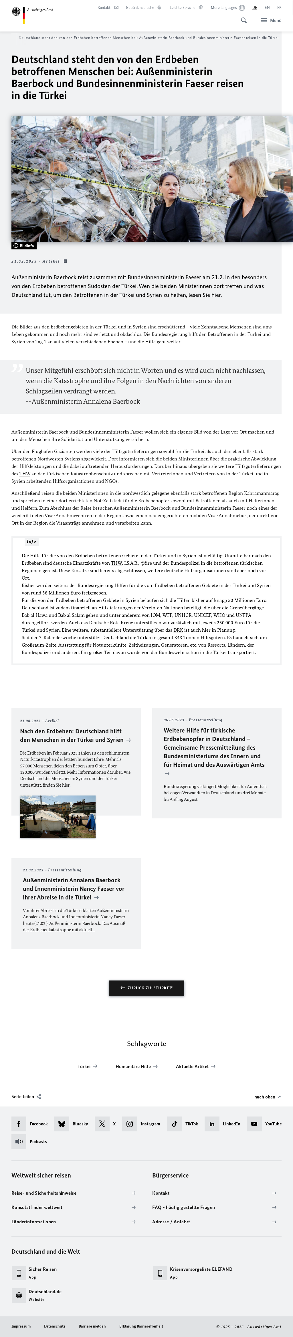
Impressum (21, 1326)
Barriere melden (92, 1326)
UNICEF (202, 615)
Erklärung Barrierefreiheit (141, 1326)
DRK (178, 630)
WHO (219, 615)
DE (254, 7)
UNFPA (243, 615)
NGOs (111, 481)
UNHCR (183, 615)
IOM (155, 615)
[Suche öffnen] (242, 17)
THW (24, 473)
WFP (167, 615)
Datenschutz (54, 1326)
